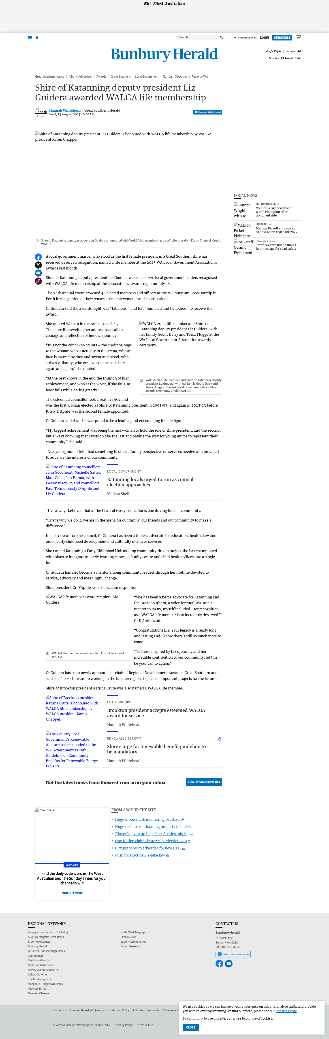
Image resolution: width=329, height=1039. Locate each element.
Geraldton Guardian (39, 960)
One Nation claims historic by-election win (151, 841)
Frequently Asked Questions (88, 1010)
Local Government (146, 76)
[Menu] (30, 37)
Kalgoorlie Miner (37, 974)
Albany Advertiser (80, 76)
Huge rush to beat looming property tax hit (151, 826)
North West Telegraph (133, 932)
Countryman (35, 955)
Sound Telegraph (131, 946)
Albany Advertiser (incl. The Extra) (48, 932)
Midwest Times (37, 988)
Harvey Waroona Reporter (43, 969)
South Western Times (133, 941)
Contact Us (60, 1010)
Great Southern (120, 76)
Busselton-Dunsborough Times (46, 951)
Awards (101, 76)
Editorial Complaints (146, 1010)
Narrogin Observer (175, 76)
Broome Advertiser (39, 941)
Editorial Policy (120, 1010)
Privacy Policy (124, 1025)
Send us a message (236, 954)
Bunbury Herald (37, 946)
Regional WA (200, 76)
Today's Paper (272, 51)
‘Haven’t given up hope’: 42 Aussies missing (152, 833)
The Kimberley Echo (40, 979)
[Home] (37, 37)
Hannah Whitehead (209, 112)
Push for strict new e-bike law (140, 855)
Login (264, 37)
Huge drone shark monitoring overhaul (148, 819)
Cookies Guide (286, 1011)
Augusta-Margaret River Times (46, 937)
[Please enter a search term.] (221, 38)
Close (190, 1027)
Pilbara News (128, 937)
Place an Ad (293, 51)
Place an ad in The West (178, 1010)
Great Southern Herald (49, 76)
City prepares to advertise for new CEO (148, 848)
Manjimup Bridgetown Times (45, 984)
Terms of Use (144, 1025)
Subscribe (282, 37)
